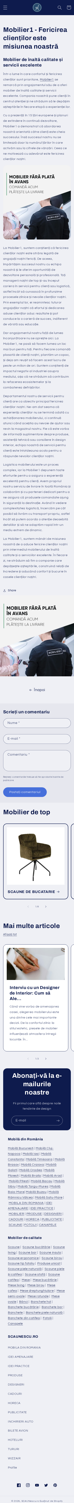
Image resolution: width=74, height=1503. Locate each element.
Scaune (14, 1247)
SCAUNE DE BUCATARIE (31, 892)
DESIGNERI (53, 1213)
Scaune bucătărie (36, 1247)
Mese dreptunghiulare (37, 1290)
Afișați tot (10, 934)
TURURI (13, 1449)
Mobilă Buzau (36, 1191)
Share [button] (12, 590)
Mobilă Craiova (32, 1164)
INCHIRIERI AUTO (20, 1421)
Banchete (15, 1312)
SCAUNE (15, 1224)
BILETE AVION (18, 1430)
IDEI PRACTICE (41, 1208)
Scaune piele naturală (25, 1268)
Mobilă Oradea (30, 1170)
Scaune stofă (35, 1274)
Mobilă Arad (52, 1175)
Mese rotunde (38, 1296)
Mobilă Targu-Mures (33, 1186)
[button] (5, 7)
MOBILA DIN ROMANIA (26, 1202)
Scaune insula (50, 1252)
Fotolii (47, 1318)
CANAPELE (48, 1224)
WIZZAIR (14, 1458)
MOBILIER (16, 1213)
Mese (26, 1279)
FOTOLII (30, 1224)
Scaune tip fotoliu (21, 1263)
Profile (12, 1467)
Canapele (15, 1323)
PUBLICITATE (52, 1219)
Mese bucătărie (45, 1279)
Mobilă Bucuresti (21, 1148)
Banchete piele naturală (44, 1312)
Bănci (23, 1301)
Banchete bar (52, 1307)
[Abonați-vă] (58, 1120)
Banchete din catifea (24, 1318)
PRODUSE (34, 1213)
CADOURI (16, 1219)
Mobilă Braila (31, 1175)
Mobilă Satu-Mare (49, 1197)
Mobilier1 (47, 79)
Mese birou (35, 1285)
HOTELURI (15, 1439)
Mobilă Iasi (31, 1153)
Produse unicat (49, 1263)
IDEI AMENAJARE (20, 1356)
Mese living (16, 1285)
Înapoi (39, 690)
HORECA (32, 1219)
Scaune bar (28, 1252)
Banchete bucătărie (23, 1307)
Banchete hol (41, 1301)
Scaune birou (52, 1258)
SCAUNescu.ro (30, 1501)
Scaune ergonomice (23, 1258)
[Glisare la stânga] (28, 906)
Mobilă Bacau (41, 1181)
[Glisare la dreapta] (46, 906)
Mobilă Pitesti (19, 1181)
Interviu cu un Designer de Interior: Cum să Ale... (34, 993)
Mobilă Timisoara (39, 1159)
